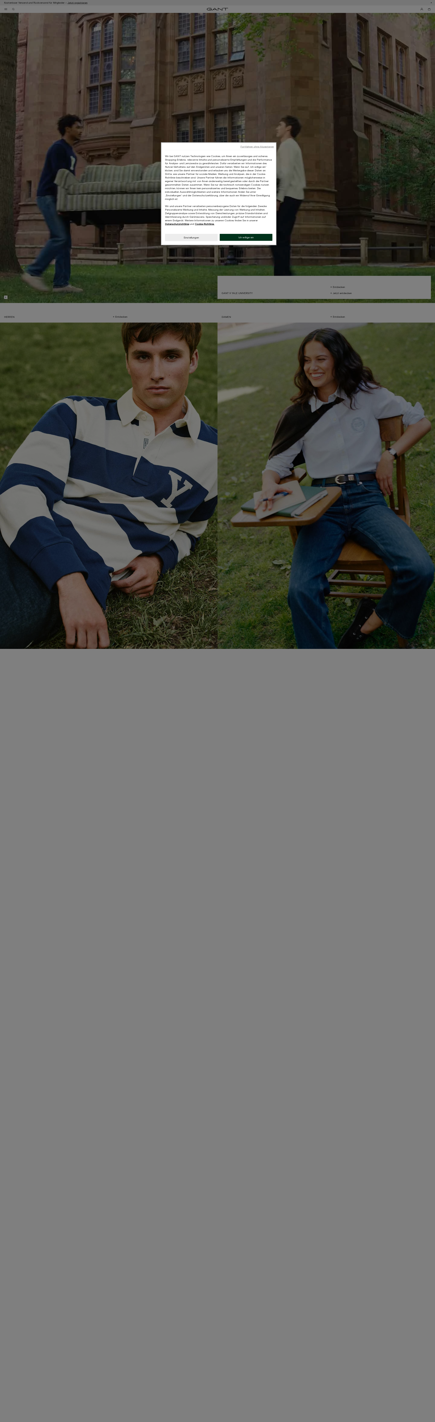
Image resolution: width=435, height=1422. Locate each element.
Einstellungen (191, 237)
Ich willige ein (246, 237)
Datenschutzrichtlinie (177, 223)
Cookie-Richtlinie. (204, 223)
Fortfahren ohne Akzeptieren (257, 146)
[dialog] (218, 193)
